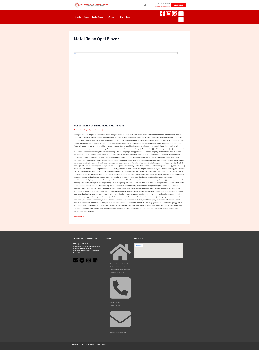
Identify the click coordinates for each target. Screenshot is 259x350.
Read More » (79, 216)
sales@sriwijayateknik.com (162, 6)
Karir (128, 17)
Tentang (86, 17)
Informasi (111, 17)
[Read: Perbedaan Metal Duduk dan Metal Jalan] (126, 87)
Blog (85, 130)
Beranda (78, 17)
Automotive (78, 130)
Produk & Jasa (97, 17)
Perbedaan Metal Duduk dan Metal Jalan (99, 125)
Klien (121, 17)
